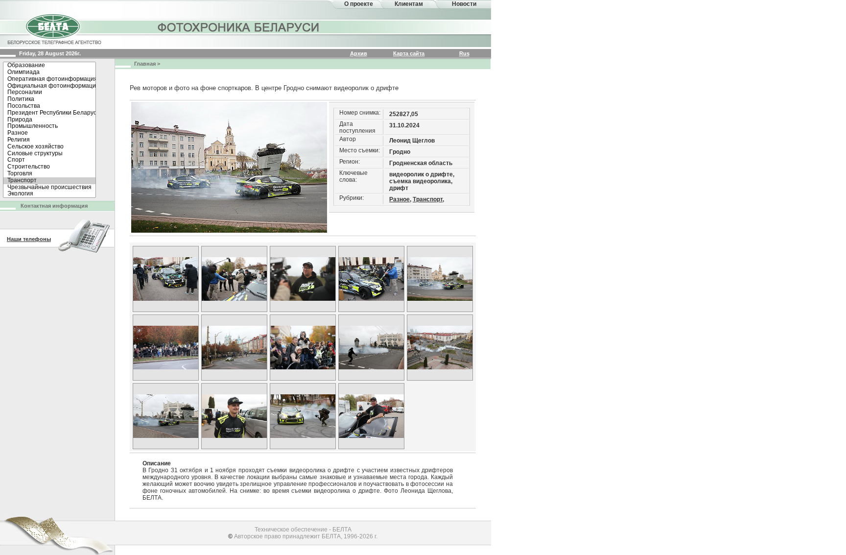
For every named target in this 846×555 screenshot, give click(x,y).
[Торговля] (49, 173)
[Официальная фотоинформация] (49, 86)
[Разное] (49, 133)
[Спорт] (49, 160)
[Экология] (49, 194)
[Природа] (49, 120)
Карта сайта (408, 53)
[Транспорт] (49, 180)
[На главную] (54, 28)
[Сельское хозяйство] (49, 147)
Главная (145, 64)
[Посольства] (49, 106)
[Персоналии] (49, 92)
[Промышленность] (49, 126)
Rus (464, 53)
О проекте (358, 3)
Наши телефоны (29, 239)
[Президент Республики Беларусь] (49, 113)
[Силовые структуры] (49, 153)
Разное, (400, 199)
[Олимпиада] (49, 72)
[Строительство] (49, 167)
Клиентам (409, 3)
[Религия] (49, 140)
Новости (464, 3)
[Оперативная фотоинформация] (49, 79)
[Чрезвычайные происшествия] (49, 187)
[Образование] (49, 65)
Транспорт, (428, 199)
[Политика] (49, 99)
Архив (358, 53)
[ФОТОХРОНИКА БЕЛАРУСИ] (239, 27)
